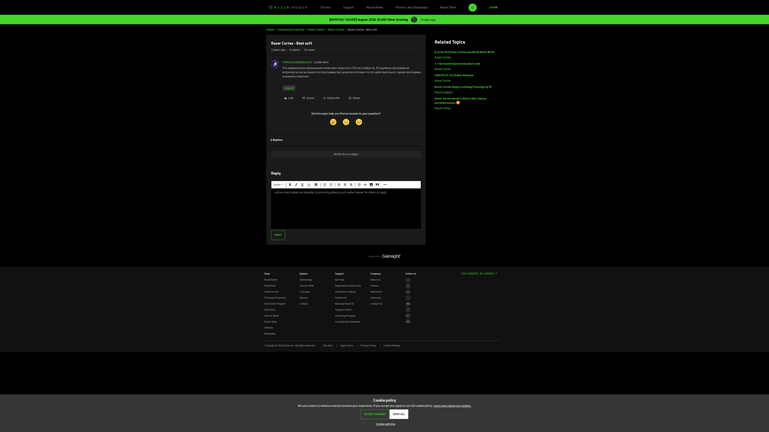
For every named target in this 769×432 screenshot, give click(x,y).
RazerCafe (270, 285)
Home (270, 29)
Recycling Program (345, 315)
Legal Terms (346, 345)
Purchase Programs (275, 297)
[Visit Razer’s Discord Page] (408, 321)
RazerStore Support (345, 291)
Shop (267, 273)
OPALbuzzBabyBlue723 (297, 62)
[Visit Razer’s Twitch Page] (408, 315)
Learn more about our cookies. (452, 406)
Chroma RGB (307, 285)
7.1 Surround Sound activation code (457, 64)
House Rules (374, 7)
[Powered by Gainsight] (384, 257)
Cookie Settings (391, 345)
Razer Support (444, 92)
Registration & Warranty (348, 285)
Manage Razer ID (344, 303)
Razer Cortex (316, 29)
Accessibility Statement (347, 321)
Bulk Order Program (275, 303)
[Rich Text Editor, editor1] (346, 209)
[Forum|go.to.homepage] (287, 8)
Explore (304, 273)
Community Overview (291, 29)
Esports (304, 297)
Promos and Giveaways (412, 7)
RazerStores (270, 279)
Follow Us (411, 273)
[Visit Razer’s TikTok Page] (408, 309)
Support (348, 7)
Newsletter (270, 333)
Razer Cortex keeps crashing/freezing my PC (463, 87)
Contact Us (376, 303)
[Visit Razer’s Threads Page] (408, 292)
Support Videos (343, 309)
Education (269, 309)
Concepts (305, 291)
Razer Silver (448, 7)
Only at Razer (271, 315)
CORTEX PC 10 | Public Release (454, 75)
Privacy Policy (368, 345)
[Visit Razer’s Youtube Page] (408, 303)
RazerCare (340, 297)
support (289, 88)
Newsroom (376, 291)
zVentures (375, 297)
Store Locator (271, 291)
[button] (493, 8)
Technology (306, 279)
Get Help (339, 279)
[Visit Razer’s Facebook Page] (408, 280)
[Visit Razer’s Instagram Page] (408, 286)
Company (375, 273)
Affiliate (268, 327)
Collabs (304, 303)
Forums (326, 7)
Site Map (328, 345)
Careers (374, 285)
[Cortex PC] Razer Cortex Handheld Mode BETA (464, 52)
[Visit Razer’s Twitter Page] (408, 297)
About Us (375, 279)
